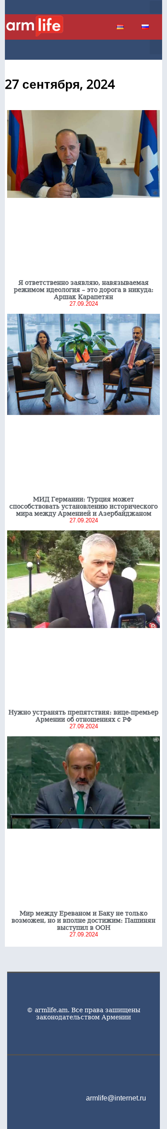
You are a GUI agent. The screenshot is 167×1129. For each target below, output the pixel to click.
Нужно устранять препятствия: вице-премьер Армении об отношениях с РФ (83, 716)
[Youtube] (123, 7)
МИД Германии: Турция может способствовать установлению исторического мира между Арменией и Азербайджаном (83, 506)
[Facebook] (95, 7)
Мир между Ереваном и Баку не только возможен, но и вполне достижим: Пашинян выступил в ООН (83, 920)
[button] (156, 7)
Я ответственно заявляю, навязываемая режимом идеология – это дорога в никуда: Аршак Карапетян (84, 289)
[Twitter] (109, 7)
